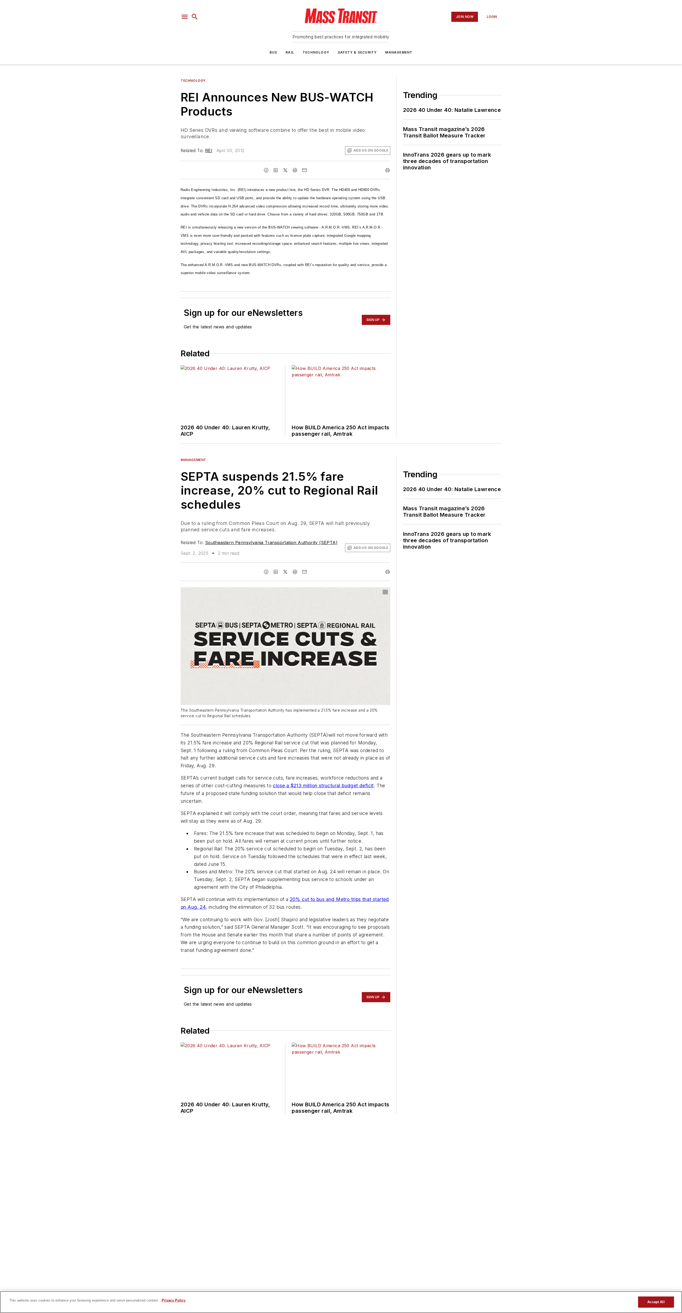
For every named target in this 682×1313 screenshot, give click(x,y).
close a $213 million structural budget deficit (323, 785)
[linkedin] (275, 170)
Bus (273, 52)
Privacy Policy (173, 1300)
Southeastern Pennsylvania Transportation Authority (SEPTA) (271, 542)
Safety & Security (357, 52)
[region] (341, 1302)
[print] (387, 170)
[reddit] (295, 170)
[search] (195, 17)
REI (208, 150)
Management (398, 52)
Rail (290, 52)
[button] (185, 17)
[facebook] (266, 170)
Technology (316, 52)
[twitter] (285, 170)
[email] (304, 170)
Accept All (655, 1302)
